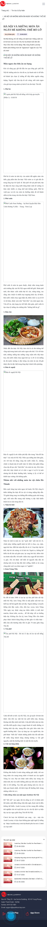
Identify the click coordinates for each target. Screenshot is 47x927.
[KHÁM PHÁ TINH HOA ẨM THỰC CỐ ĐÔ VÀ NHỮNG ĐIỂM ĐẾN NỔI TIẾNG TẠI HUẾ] (7, 880)
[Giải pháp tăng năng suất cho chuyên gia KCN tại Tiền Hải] (7, 859)
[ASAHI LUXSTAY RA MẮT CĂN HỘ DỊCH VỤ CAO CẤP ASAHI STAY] (7, 866)
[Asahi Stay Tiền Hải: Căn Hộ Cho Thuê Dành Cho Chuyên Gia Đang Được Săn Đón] (7, 845)
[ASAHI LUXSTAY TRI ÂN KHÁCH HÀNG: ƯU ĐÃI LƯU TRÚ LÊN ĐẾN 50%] (7, 873)
